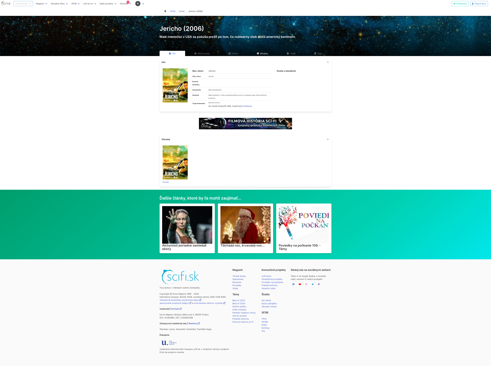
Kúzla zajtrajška (269, 303)
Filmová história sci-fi (242, 322)
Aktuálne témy (58, 3)
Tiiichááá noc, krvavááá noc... (242, 245)
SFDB (172, 11)
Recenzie (236, 282)
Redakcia (193, 323)
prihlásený (247, 106)
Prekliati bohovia (240, 319)
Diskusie (124, 3)
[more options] (327, 62)
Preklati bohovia (269, 285)
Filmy (264, 318)
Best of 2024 (238, 303)
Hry (263, 331)
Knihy (264, 325)
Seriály (265, 321)
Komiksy (266, 328)
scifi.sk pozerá (239, 315)
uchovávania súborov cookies (208, 303)
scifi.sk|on (266, 276)
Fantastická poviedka (272, 279)
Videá (235, 288)
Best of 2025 (238, 300)
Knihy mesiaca (239, 309)
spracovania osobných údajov (174, 303)
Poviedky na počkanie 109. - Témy (300, 247)
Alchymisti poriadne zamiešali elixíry (184, 247)
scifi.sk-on (88, 3)
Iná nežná (266, 300)
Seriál (182, 11)
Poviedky (236, 285)
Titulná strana (239, 276)
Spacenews (237, 279)
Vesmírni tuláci (269, 288)
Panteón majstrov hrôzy (244, 312)
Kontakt (175, 309)
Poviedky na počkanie (272, 282)
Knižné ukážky (239, 306)
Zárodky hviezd (269, 306)
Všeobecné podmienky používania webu (179, 300)
